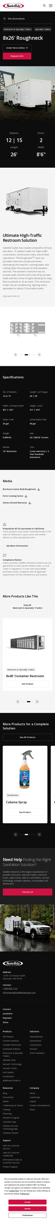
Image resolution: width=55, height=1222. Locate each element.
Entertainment (36, 1036)
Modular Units (9, 1060)
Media (5, 1101)
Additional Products (12, 1080)
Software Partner (10, 1133)
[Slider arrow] (15, 834)
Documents (8, 1097)
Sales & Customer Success (11, 1147)
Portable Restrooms (12, 1044)
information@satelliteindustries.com (19, 992)
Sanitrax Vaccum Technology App (10, 1127)
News (32, 1109)
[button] (50, 5)
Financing (7, 1113)
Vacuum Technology (12, 1064)
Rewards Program (11, 1117)
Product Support (10, 1166)
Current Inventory (11, 1040)
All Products (8, 1036)
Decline (27, 1209)
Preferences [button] (24, 1194)
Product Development (40, 1105)
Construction (35, 1044)
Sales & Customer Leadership (11, 1154)
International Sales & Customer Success (12, 1161)
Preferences (27, 1215)
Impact (33, 1101)
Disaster (33, 1049)
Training (6, 1109)
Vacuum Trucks (10, 1068)
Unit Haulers (8, 1072)
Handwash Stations (11, 1049)
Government (35, 1040)
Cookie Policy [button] (14, 1191)
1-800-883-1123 (10, 988)
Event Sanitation (37, 1053)
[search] (44, 5)
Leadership (35, 1097)
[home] (13, 5)
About (32, 1093)
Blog (5, 1093)
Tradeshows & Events (13, 1105)
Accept (27, 1202)
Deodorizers (8, 1076)
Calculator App (9, 1121)
